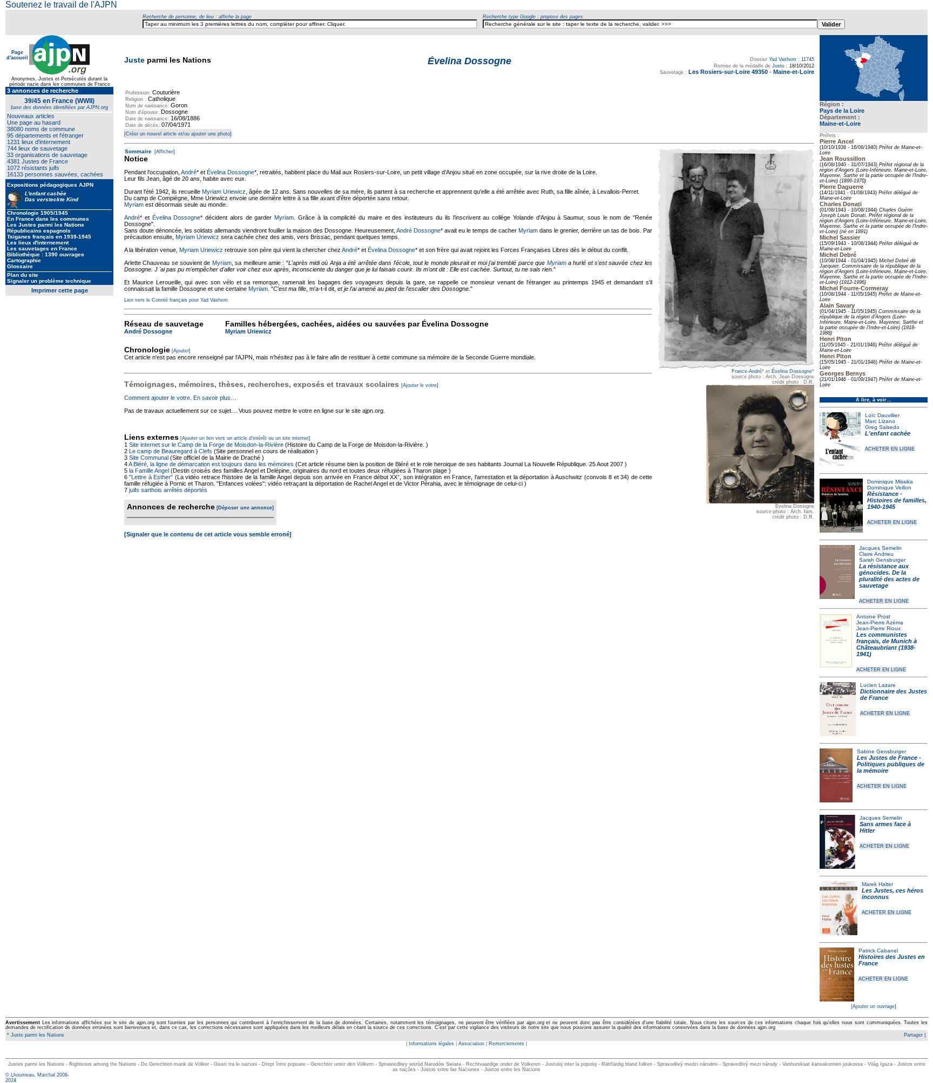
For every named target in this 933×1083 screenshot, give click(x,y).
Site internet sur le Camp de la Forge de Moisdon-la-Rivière (206, 444)
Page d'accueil (17, 55)
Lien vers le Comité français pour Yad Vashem (176, 300)
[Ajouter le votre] (419, 385)
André (189, 172)
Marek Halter (877, 884)
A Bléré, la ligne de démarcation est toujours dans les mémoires (211, 464)
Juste (134, 60)
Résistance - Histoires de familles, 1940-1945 (897, 500)
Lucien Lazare (878, 685)
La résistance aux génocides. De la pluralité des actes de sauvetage (889, 576)
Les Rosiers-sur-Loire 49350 (728, 72)
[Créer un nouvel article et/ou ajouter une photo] (178, 134)
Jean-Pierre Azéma (879, 622)
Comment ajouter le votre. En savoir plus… (180, 397)
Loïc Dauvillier (882, 415)
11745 (807, 59)
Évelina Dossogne (792, 371)
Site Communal (148, 457)
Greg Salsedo (882, 427)
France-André (747, 371)
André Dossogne (418, 230)
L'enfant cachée (887, 433)
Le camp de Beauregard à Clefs (170, 451)
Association (471, 1043)
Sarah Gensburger (882, 560)
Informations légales (431, 1043)
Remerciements (506, 1043)
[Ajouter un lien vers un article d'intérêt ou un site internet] (245, 438)
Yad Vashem (782, 59)
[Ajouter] (181, 350)
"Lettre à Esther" (151, 477)
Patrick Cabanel (878, 950)
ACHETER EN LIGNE (890, 449)
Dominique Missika (890, 482)
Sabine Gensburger (881, 751)
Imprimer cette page (59, 290)
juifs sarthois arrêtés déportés (168, 490)
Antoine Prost (873, 616)
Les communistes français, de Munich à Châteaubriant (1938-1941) (886, 644)
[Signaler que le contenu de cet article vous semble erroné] (208, 534)
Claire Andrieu (876, 554)
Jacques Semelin (880, 548)
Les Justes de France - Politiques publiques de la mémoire (890, 764)
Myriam (134, 204)
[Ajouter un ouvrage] (873, 1006)
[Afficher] (164, 151)
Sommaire (138, 151)
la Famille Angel (149, 470)
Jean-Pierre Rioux (878, 628)
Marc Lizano (880, 421)
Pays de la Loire (842, 110)
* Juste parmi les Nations (34, 1035)
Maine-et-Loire (840, 123)
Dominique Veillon (889, 488)
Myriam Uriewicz (224, 191)
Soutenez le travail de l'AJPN (61, 4)
